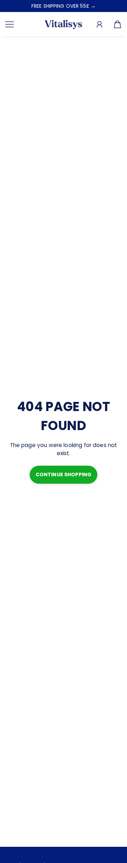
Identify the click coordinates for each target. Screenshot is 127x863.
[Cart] (117, 24)
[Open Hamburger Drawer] (9, 24)
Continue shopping (63, 474)
